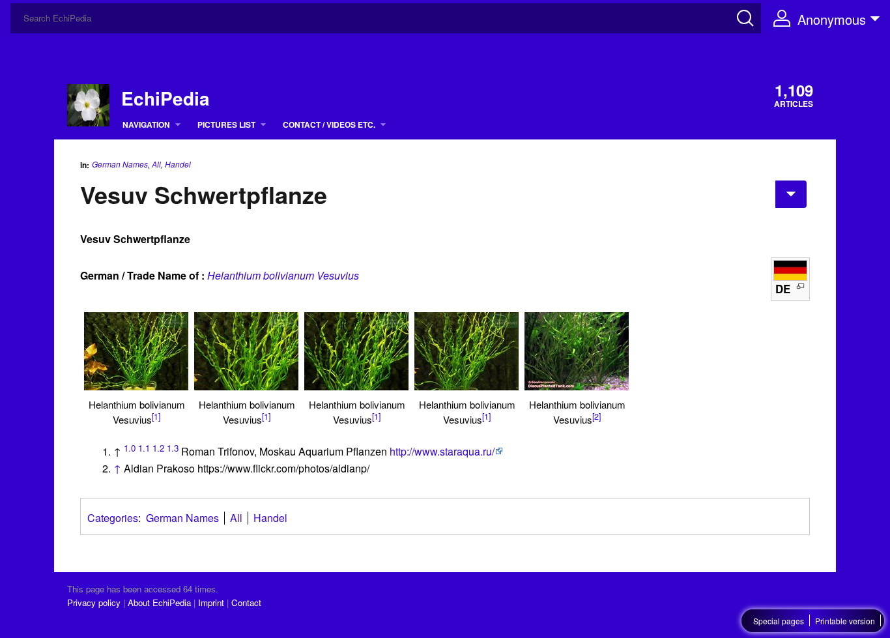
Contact (246, 602)
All (156, 163)
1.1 (144, 448)
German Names (120, 163)
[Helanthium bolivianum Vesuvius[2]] (576, 351)
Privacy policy (94, 602)
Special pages (778, 620)
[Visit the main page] (88, 103)
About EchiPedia (159, 602)
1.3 (173, 448)
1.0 (130, 448)
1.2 (158, 448)
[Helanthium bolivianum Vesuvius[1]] (136, 351)
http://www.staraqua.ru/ (442, 451)
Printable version (845, 620)
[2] (596, 416)
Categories (112, 517)
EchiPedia (165, 98)
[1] (156, 416)
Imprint (211, 602)
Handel (178, 164)
